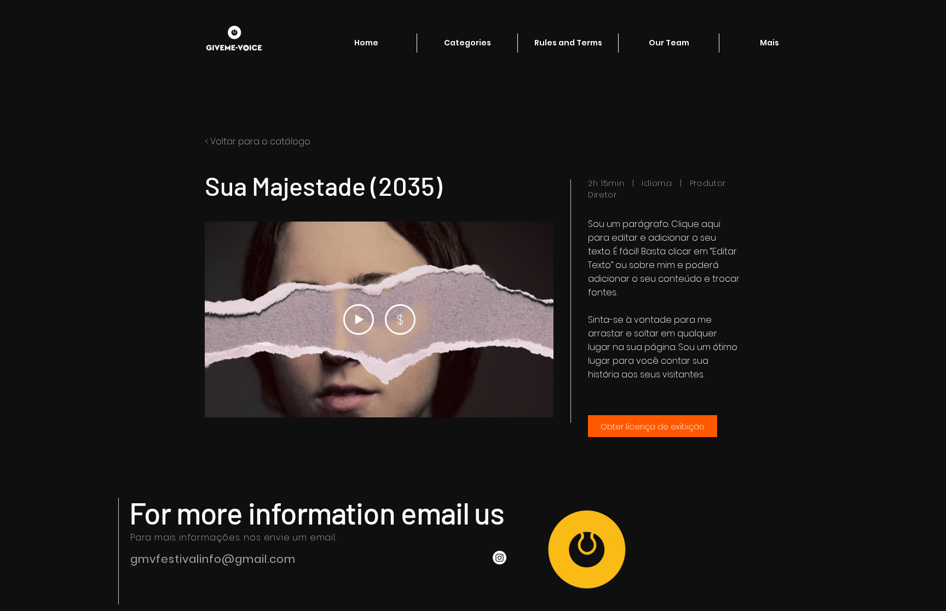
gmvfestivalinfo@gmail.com (213, 559)
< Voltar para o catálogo (257, 141)
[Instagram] (499, 558)
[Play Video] (358, 319)
